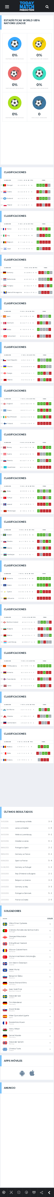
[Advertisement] (27, 142)
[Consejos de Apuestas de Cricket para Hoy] (11, 1192)
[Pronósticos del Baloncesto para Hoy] (26, 1192)
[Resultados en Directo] (34, 1192)
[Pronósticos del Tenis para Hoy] (19, 1192)
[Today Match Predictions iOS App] (32, 1074)
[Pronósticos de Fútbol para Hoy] (3, 1192)
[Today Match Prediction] (27, 6)
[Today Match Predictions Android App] (22, 1074)
